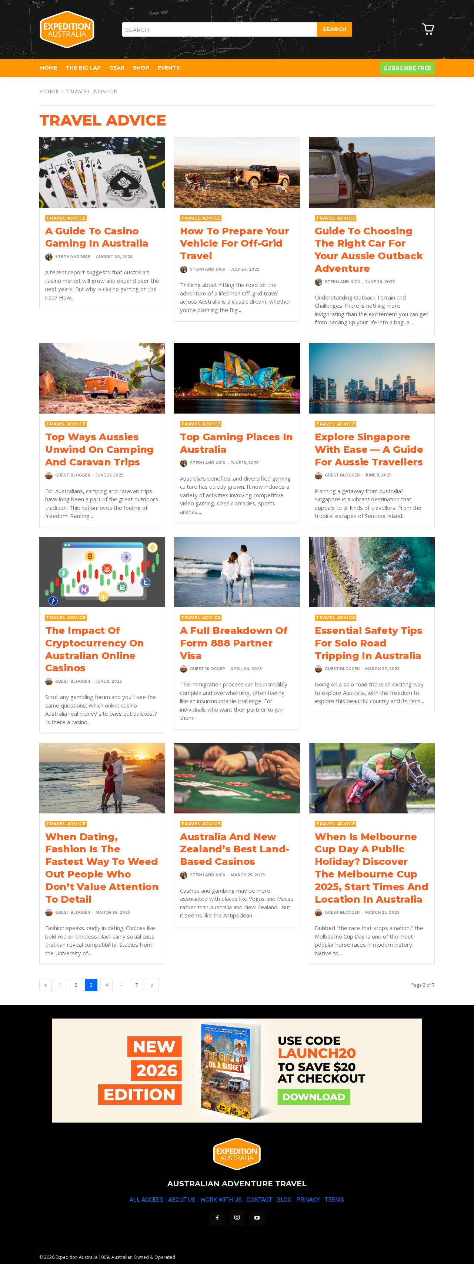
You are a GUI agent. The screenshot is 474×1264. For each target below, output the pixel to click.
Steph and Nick (73, 256)
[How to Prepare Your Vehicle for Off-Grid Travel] (237, 172)
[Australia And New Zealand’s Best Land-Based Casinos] (237, 778)
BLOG (284, 1199)
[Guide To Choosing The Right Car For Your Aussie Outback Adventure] (372, 172)
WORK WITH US (221, 1199)
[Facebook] (217, 1218)
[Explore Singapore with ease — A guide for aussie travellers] (372, 378)
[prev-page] (45, 985)
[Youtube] (257, 1218)
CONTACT (259, 1199)
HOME (49, 91)
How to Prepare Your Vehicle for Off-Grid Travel (234, 243)
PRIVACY (308, 1199)
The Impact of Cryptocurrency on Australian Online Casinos (94, 649)
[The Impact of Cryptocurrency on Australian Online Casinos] (102, 572)
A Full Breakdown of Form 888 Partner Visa (233, 643)
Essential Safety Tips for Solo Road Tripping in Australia (369, 643)
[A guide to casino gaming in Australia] (102, 172)
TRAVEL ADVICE (66, 218)
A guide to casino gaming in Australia (96, 237)
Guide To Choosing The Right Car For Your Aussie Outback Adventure (369, 249)
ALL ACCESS (146, 1199)
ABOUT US (182, 1199)
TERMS (334, 1199)
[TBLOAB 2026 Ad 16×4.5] (237, 1071)
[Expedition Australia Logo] (67, 29)
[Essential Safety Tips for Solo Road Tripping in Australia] (372, 572)
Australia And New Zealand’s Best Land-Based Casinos (234, 849)
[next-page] (152, 985)
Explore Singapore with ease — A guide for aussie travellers (369, 449)
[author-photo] (49, 257)
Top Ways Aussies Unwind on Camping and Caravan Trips (99, 449)
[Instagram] (237, 1217)
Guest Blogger (72, 475)
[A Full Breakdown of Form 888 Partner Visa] (237, 572)
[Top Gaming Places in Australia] (237, 378)
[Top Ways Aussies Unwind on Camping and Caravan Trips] (102, 378)
